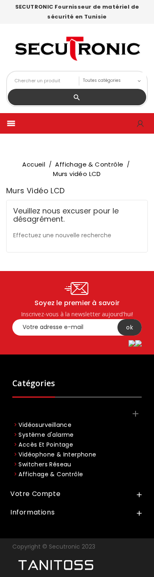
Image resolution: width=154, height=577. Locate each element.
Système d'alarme (46, 435)
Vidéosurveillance (44, 425)
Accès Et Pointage (45, 444)
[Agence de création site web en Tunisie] (55, 565)
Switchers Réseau (44, 464)
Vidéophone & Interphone (57, 454)
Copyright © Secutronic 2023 (53, 546)
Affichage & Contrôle (50, 474)
